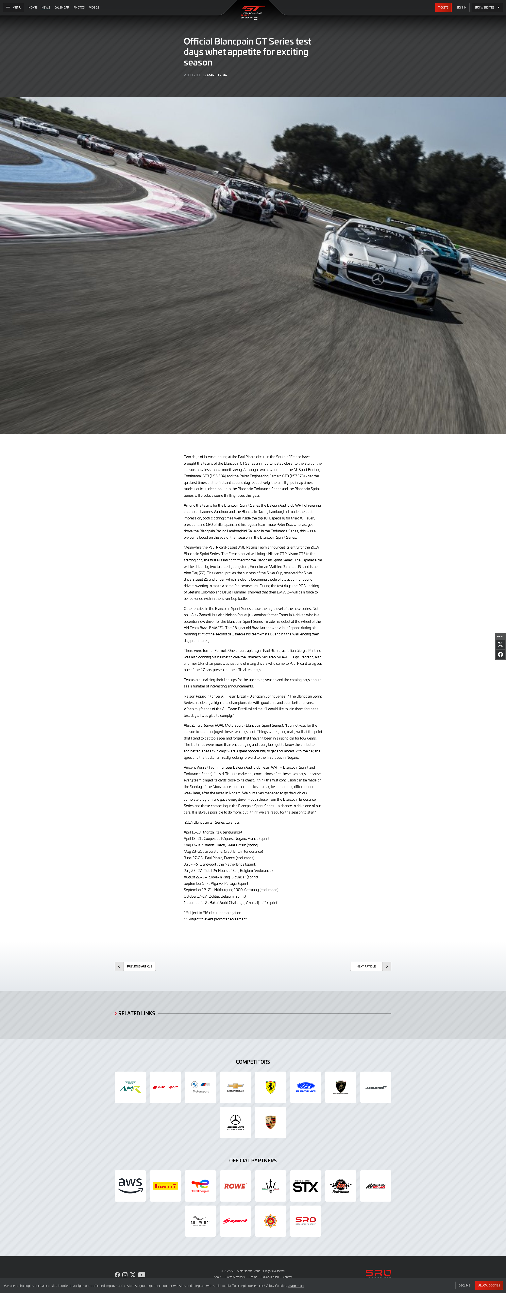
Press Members (235, 1277)
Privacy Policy (270, 1277)
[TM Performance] (340, 1186)
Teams (253, 1277)
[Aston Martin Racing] (130, 1087)
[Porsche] (270, 1122)
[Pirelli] (165, 1186)
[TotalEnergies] (200, 1186)
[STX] (305, 1186)
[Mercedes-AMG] (235, 1122)
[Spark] (235, 1221)
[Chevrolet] (235, 1087)
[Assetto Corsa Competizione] (376, 1186)
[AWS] (130, 1186)
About (217, 1277)
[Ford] (305, 1087)
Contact (287, 1277)
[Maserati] (270, 1186)
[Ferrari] (270, 1087)
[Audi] (165, 1087)
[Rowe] (235, 1186)
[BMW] (200, 1087)
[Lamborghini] (340, 1087)
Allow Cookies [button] (489, 1285)
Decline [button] (464, 1285)
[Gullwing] (200, 1221)
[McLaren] (376, 1087)
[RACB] (270, 1221)
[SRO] (305, 1221)
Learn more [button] (296, 1285)
